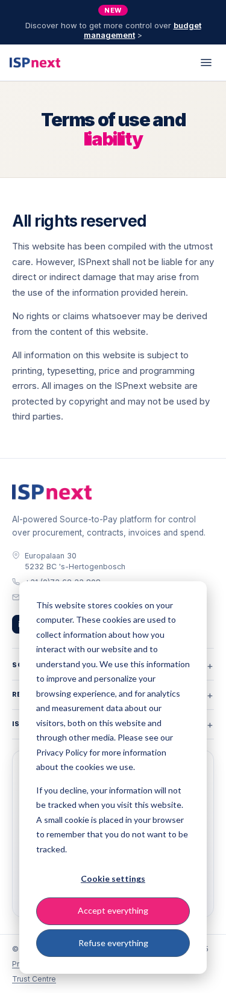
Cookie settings (113, 878)
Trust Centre (34, 978)
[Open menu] (206, 62)
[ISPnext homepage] (52, 492)
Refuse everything (113, 943)
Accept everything (113, 910)
